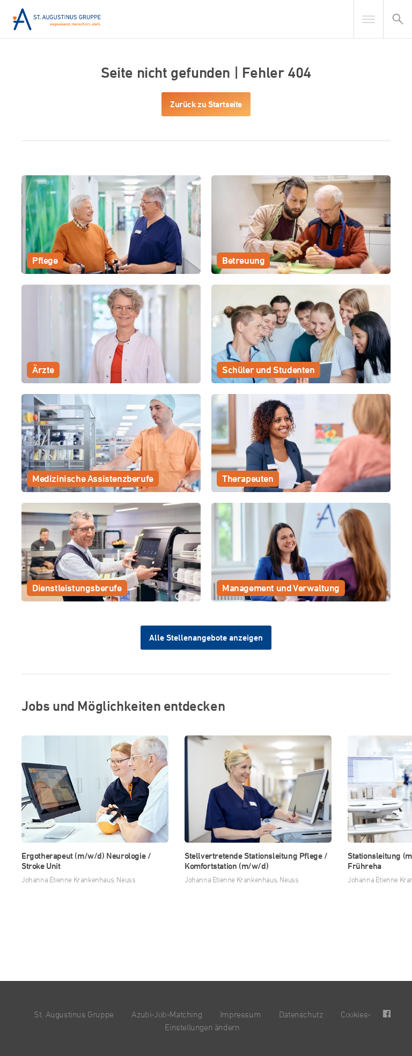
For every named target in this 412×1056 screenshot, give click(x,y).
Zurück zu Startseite (206, 104)
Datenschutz (301, 1014)
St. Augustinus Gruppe (74, 1014)
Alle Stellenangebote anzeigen (206, 638)
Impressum (240, 1014)
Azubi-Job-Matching (166, 1014)
